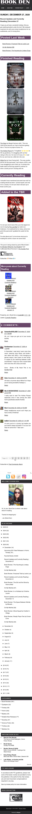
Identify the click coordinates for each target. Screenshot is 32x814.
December (8, 547)
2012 (4, 690)
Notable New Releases (9, 717)
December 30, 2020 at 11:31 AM (19, 421)
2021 (4, 541)
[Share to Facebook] (29, 315)
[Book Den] (16, 801)
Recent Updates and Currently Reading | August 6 (10, 294)
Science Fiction (6, 723)
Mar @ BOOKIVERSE (11, 391)
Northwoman (8, 347)
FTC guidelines (17, 773)
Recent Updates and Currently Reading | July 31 (10, 281)
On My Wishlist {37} (10, 588)
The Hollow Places (6, 151)
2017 (4, 672)
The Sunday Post (23, 249)
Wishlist (4, 729)
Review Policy (19, 8)
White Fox (3, 160)
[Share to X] (28, 315)
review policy (10, 784)
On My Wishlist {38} (8, 47)
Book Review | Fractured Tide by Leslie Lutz (15, 44)
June (6, 643)
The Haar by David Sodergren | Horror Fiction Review (14, 740)
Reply (6, 341)
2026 (4, 527)
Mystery (4, 714)
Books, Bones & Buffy (11, 748)
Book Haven (8, 744)
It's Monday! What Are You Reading (11, 247)
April (6, 650)
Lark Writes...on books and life (13, 760)
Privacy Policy (22, 808)
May (6, 647)
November (8, 626)
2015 (4, 679)
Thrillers (4, 726)
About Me (10, 8)
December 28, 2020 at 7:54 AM (17, 408)
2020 (4, 544)
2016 (4, 676)
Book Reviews (6, 701)
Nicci (6, 408)
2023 (4, 534)
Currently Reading (10, 318)
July (6, 640)
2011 (4, 693)
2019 (4, 665)
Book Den (8, 808)
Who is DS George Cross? (11, 761)
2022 (4, 537)
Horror (4, 711)
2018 (4, 669)
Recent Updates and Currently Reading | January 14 (10, 307)
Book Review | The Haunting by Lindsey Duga (16, 50)
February (7, 657)
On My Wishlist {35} (10, 622)
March (7, 654)
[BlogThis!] (26, 315)
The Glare (3, 143)
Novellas (4, 720)
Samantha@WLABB (11, 332)
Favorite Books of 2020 (11, 556)
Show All (29, 764)
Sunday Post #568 (9, 745)
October (7, 630)
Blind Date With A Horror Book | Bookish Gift (16, 756)
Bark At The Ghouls (10, 737)
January (7, 661)
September (8, 633)
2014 (4, 683)
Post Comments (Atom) (16, 464)
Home (2, 8)
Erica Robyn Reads (10, 755)
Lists (27, 8)
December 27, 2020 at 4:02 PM (17, 378)
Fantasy (4, 708)
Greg (6, 378)
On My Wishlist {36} (10, 608)
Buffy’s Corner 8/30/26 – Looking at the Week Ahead (14, 751)
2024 (4, 530)
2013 (4, 686)
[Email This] (24, 315)
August (7, 637)
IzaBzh (6, 421)
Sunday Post (8, 370)
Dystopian (5, 704)
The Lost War (13, 227)
